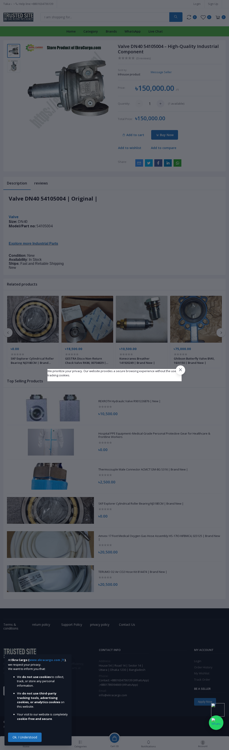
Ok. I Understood (25, 737)
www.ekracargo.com (44, 660)
